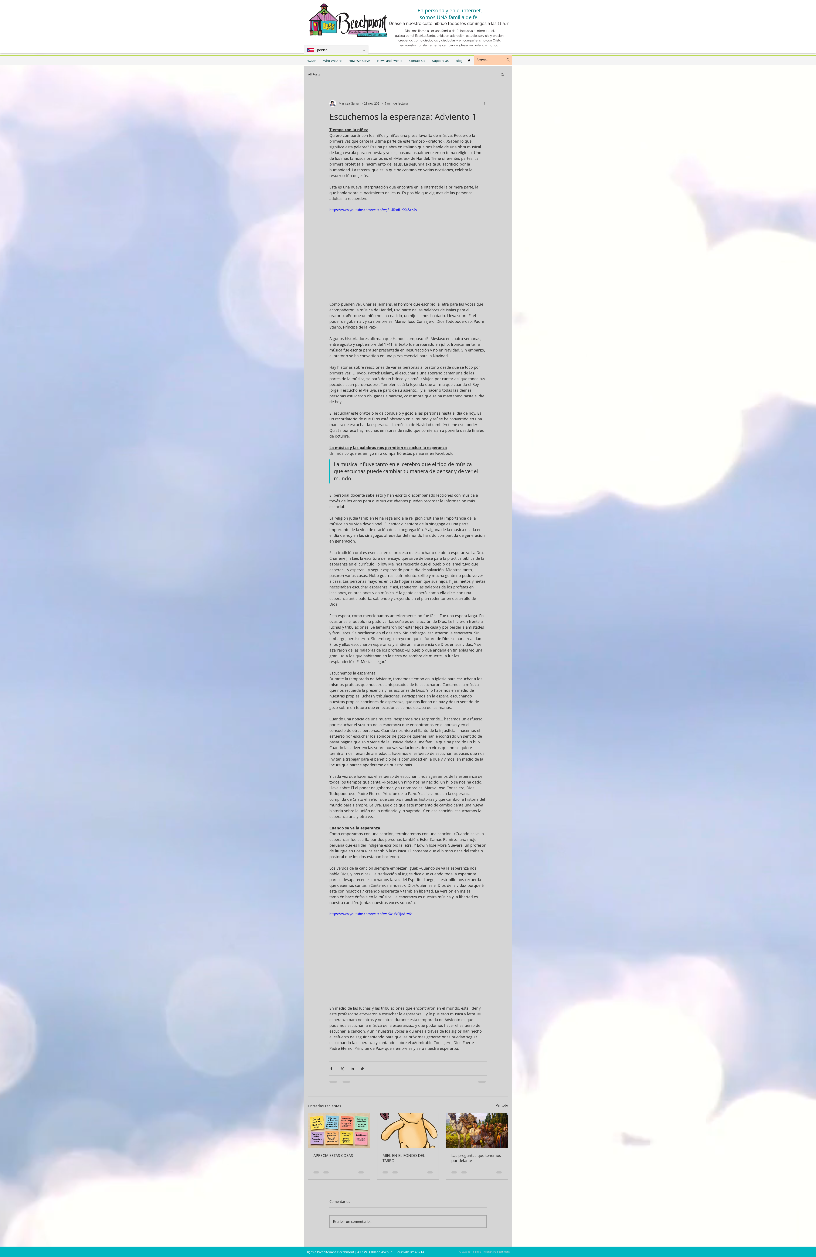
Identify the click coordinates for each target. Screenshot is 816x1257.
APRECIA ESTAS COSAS (333, 1155)
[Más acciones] (484, 103)
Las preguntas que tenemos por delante (476, 1158)
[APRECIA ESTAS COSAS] (339, 1130)
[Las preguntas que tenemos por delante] (477, 1130)
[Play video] (408, 251)
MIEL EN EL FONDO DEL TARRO (403, 1158)
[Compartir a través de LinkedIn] (352, 1068)
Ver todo (502, 1105)
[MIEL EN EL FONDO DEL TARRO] (408, 1130)
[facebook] (469, 60)
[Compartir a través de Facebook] (331, 1068)
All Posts (314, 74)
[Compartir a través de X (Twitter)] (342, 1068)
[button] (502, 74)
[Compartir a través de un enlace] (363, 1068)
